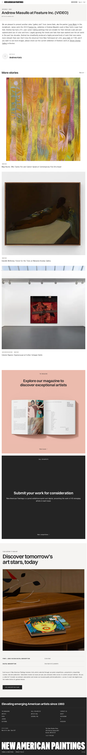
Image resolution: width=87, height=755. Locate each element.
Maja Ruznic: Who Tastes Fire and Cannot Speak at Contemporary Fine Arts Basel (31, 167)
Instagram (63, 716)
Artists (4, 713)
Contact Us (63, 711)
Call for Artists (36, 711)
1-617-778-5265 (50, 735)
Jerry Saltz (67, 38)
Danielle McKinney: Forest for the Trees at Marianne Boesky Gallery (26, 261)
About (62, 713)
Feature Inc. (32, 27)
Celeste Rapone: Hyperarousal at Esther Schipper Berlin (22, 355)
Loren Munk (72, 24)
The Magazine (6, 711)
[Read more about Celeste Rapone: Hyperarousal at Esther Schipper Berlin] (43, 311)
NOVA (3, 716)
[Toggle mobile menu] (2, 2)
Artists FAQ (34, 713)
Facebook (63, 721)
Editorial (4, 721)
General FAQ (34, 716)
